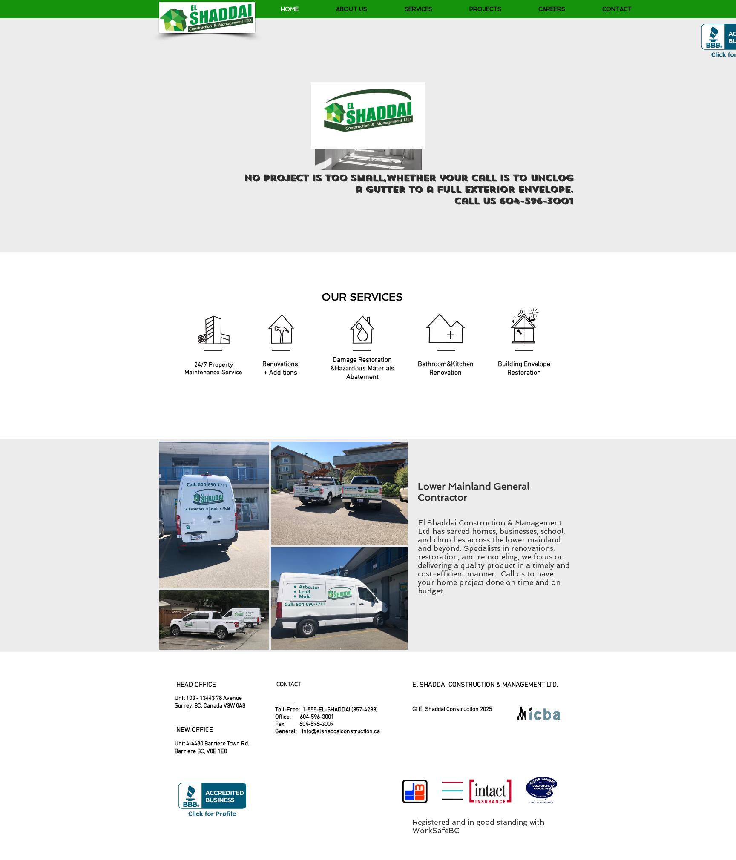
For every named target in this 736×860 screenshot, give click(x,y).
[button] (418, 9)
